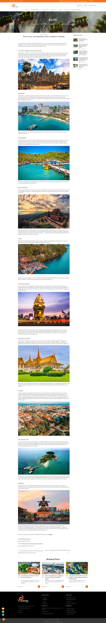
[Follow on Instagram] (90, 1)
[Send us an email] (92, 1)
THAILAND (45, 603)
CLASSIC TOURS (70, 608)
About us (53, 9)
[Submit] (86, 5)
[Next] (89, 572)
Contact (67, 9)
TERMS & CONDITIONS (71, 603)
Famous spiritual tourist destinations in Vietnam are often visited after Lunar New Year (83, 59)
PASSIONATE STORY (71, 597)
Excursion (45, 9)
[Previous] (16, 572)
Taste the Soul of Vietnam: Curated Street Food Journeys (83, 39)
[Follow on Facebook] (48, 619)
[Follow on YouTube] (57, 619)
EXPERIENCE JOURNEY (71, 612)
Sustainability (76, 9)
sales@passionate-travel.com (47, 613)
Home (27, 9)
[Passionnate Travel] (15, 5)
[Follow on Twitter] (91, 1)
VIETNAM (45, 597)
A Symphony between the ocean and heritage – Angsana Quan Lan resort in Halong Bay (83, 53)
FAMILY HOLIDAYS (70, 610)
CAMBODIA (45, 599)
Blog (60, 9)
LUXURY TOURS (70, 613)
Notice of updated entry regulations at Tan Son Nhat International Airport (83, 46)
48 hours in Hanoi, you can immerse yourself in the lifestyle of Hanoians (83, 66)
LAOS (44, 601)
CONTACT (69, 601)
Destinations (35, 9)
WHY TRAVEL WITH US (71, 599)
